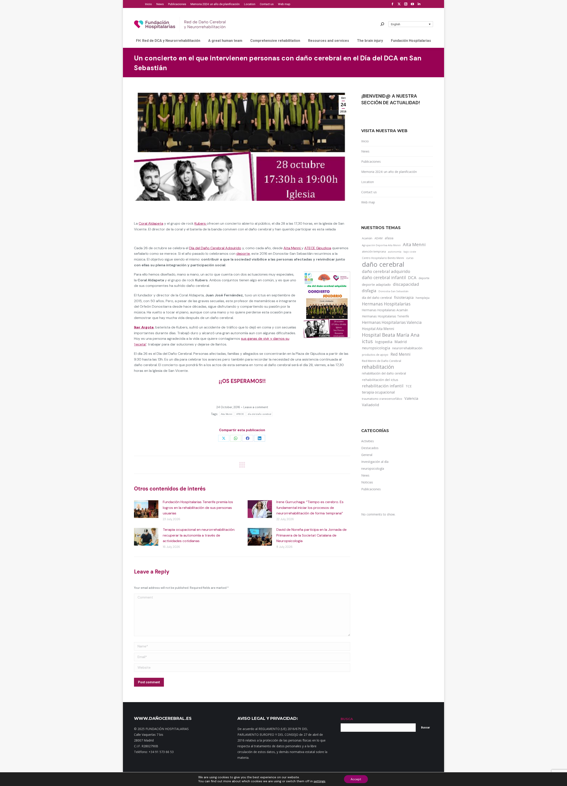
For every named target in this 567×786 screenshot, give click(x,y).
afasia (389, 238)
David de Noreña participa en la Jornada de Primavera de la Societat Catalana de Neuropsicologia (311, 535)
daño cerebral (383, 264)
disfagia (369, 290)
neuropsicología (376, 347)
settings (319, 781)
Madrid (400, 341)
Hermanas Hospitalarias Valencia (392, 322)
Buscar (425, 727)
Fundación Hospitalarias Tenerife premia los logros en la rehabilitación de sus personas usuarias (198, 508)
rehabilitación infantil (382, 385)
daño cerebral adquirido (386, 271)
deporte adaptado (376, 284)
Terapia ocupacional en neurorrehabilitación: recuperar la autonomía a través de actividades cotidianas (199, 535)
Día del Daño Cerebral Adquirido (215, 248)
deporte (243, 253)
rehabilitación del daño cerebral (384, 373)
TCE (409, 386)
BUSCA (347, 719)
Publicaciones (371, 161)
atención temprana (374, 251)
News (365, 151)
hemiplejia (422, 298)
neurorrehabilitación (407, 348)
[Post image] (146, 509)
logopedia (383, 341)
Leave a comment (255, 407)
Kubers (200, 223)
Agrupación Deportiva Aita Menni (381, 245)
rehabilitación (378, 367)
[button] (410, 24)
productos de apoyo (375, 354)
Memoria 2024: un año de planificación (389, 172)
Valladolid (370, 404)
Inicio (365, 141)
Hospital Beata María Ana (390, 335)
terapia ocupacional (378, 392)
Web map (368, 202)
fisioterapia (404, 297)
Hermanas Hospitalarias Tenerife (385, 316)
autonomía (394, 251)
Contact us (369, 192)
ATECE (240, 414)
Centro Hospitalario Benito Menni (383, 258)
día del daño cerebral (259, 414)
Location (367, 182)
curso (410, 258)
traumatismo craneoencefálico (382, 399)
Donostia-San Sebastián (393, 291)
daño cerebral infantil (384, 277)
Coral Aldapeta (151, 223)
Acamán (367, 238)
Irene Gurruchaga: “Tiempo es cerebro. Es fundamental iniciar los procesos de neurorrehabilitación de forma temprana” (310, 508)
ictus (367, 341)
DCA (412, 277)
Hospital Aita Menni (378, 328)
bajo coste (410, 251)
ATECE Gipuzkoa (317, 248)
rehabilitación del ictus (380, 379)
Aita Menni (292, 248)
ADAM (379, 238)
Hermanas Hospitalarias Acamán (385, 310)
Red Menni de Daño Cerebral (381, 361)
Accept (356, 779)
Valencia (411, 398)
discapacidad (406, 284)
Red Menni (400, 354)
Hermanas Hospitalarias (386, 304)
